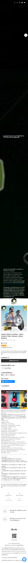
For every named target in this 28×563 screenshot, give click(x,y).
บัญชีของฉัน (8, 495)
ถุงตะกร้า (19, 500)
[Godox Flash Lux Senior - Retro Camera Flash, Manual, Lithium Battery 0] (14, 318)
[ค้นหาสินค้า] (26, 35)
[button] (7, 368)
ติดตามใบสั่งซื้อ (19, 495)
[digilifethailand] (14, 301)
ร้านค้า (2, 340)
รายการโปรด (8, 500)
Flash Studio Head (10, 340)
